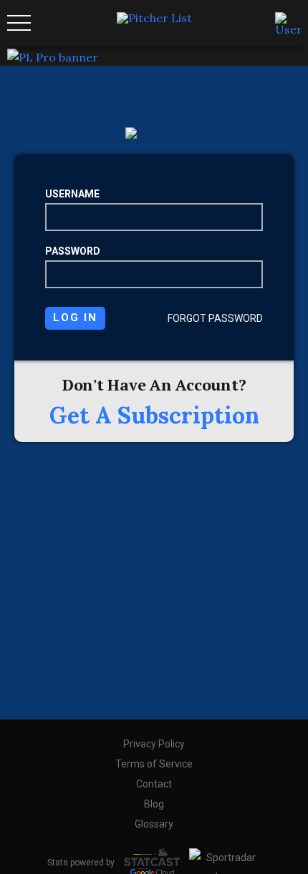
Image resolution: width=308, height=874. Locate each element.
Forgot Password (215, 318)
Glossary (154, 824)
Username (72, 194)
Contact (154, 784)
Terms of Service (154, 764)
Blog (154, 804)
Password (72, 251)
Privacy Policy (154, 744)
